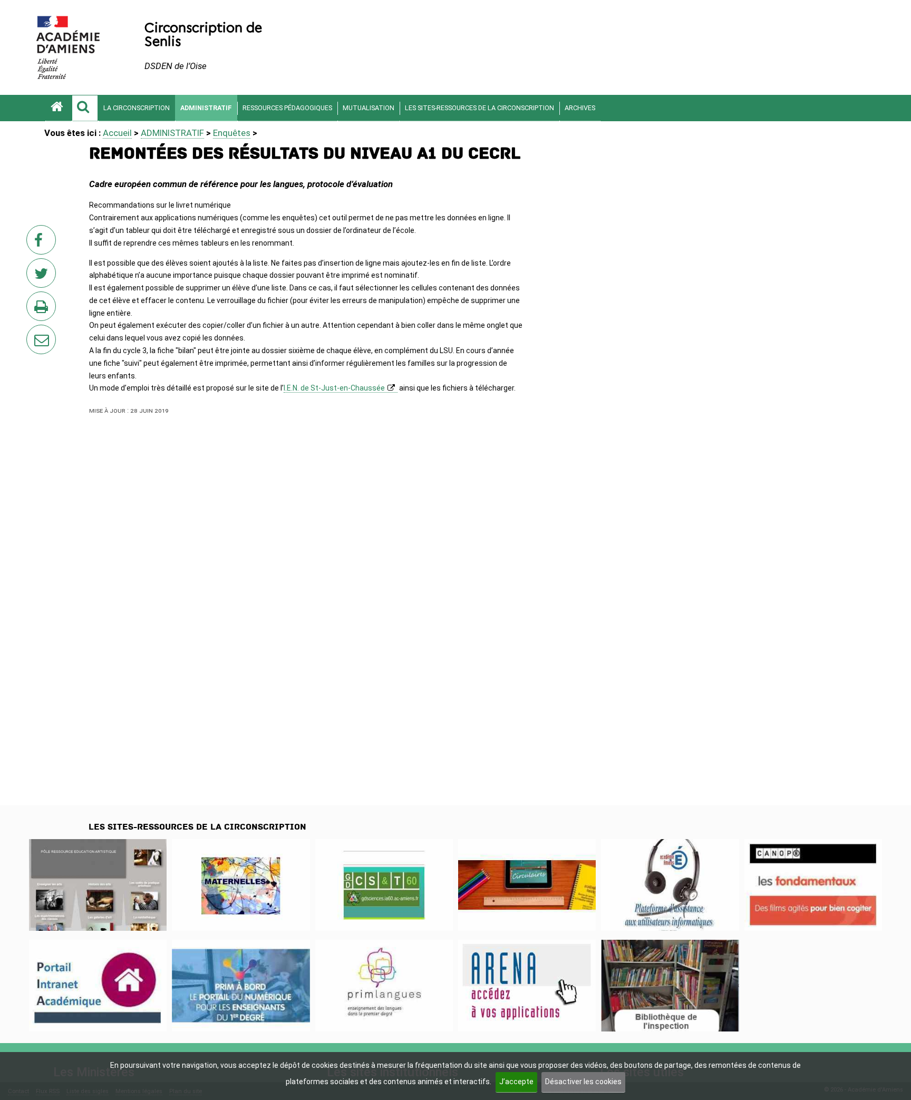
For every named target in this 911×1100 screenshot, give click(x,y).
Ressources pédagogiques (287, 108)
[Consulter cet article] (98, 985)
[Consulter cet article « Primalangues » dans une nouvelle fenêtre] (384, 985)
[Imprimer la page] (43, 309)
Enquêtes (231, 133)
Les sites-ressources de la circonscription (479, 108)
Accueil (117, 133)
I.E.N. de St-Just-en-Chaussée (334, 388)
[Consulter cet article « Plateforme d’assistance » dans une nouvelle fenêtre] (670, 885)
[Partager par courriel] (34, 332)
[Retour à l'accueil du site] (58, 108)
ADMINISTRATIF (206, 108)
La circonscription (136, 108)
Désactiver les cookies (583, 1081)
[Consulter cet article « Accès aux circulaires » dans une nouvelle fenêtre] (527, 885)
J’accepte (516, 1081)
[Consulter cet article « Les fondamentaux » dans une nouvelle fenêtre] (813, 885)
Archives (580, 108)
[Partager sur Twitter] (43, 276)
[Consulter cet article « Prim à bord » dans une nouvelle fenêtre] (240, 985)
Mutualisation (368, 108)
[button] (85, 108)
